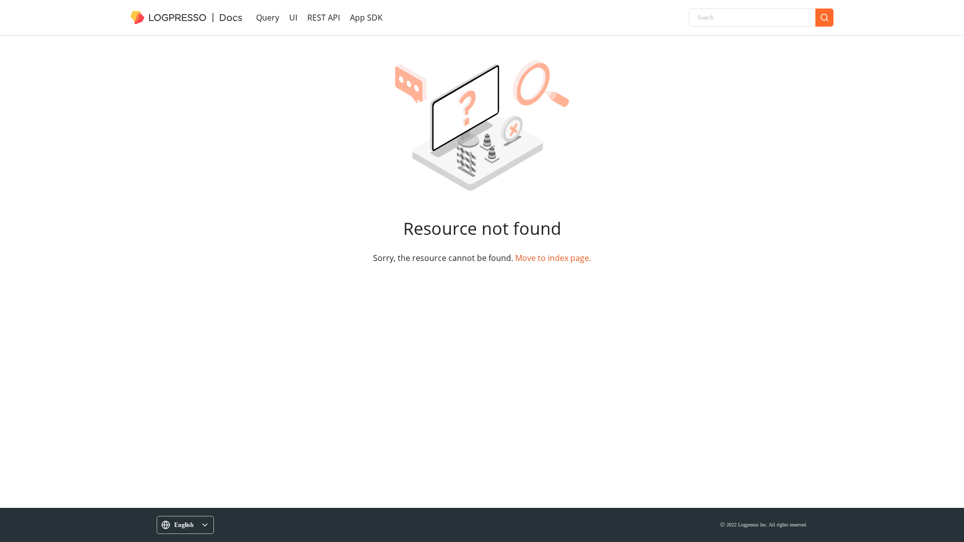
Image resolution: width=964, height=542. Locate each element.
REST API (323, 17)
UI (293, 17)
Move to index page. (553, 257)
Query (267, 17)
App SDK (366, 17)
